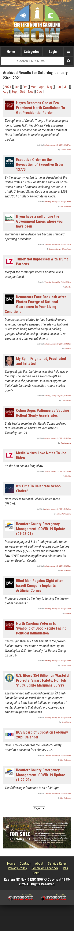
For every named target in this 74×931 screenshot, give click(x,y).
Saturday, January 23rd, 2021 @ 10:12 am (57, 566)
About (39, 863)
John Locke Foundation (64, 514)
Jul (66, 87)
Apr (41, 87)
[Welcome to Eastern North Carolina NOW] (37, 23)
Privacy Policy (17, 868)
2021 (7, 87)
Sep (14, 91)
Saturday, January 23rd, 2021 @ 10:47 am (57, 471)
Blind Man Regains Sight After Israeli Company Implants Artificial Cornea (39, 585)
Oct (22, 91)
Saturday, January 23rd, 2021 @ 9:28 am (58, 609)
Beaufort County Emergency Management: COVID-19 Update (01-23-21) (40, 529)
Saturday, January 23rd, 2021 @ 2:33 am (58, 793)
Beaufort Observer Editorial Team (60, 249)
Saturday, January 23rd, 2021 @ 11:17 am (57, 438)
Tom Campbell (66, 400)
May (50, 87)
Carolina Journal (66, 150)
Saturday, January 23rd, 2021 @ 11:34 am (57, 344)
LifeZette (68, 287)
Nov (30, 91)
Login (53, 52)
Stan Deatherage (65, 206)
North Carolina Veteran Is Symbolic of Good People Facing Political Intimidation (41, 628)
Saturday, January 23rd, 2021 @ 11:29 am (57, 396)
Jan (16, 87)
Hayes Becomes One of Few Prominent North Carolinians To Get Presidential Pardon (40, 108)
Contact (25, 863)
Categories (31, 52)
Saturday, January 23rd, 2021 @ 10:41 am (57, 509)
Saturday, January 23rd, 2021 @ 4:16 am (58, 718)
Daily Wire (68, 349)
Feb (25, 87)
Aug (5, 91)
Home (11, 52)
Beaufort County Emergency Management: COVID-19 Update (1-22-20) (40, 775)
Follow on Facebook (45, 868)
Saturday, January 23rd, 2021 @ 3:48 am (58, 755)
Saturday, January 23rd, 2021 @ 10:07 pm (57, 145)
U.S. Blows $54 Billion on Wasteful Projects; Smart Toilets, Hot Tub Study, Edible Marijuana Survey (42, 680)
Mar (33, 87)
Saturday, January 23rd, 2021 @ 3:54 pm (58, 282)
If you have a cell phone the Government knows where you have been (39, 221)
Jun (58, 87)
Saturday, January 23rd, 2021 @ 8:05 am (58, 661)
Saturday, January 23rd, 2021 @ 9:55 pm (58, 202)
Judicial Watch (66, 722)
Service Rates (57, 863)
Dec (39, 91)
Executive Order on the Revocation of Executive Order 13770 (40, 164)
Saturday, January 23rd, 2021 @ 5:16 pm (58, 244)
